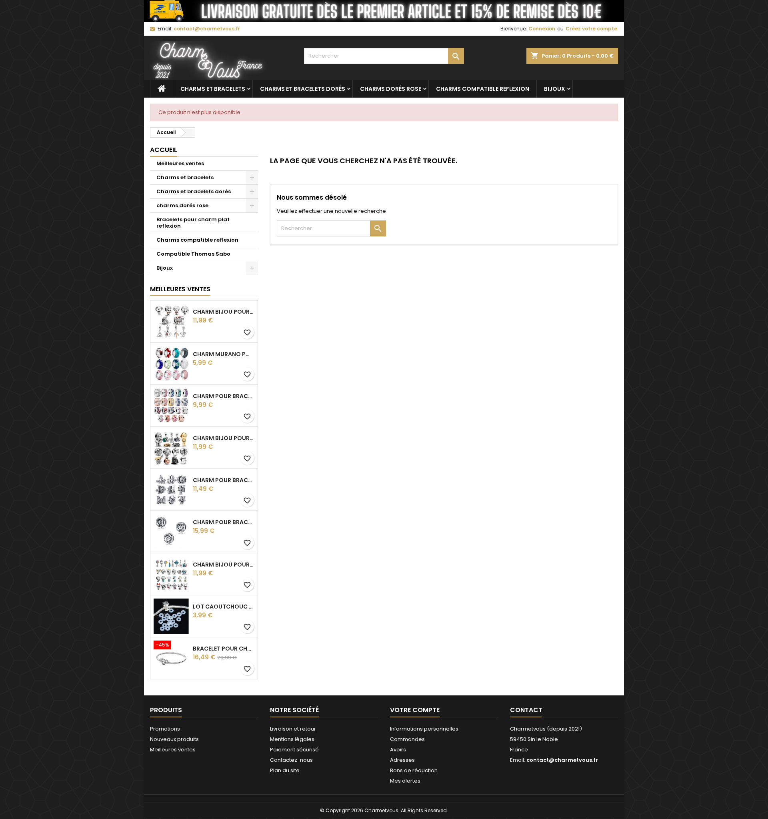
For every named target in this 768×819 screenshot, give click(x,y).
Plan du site (285, 770)
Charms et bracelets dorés (302, 89)
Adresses (402, 760)
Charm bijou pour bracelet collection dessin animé (223, 564)
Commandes (407, 739)
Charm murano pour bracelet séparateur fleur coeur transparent (223, 354)
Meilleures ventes (180, 163)
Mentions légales (292, 739)
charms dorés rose (390, 89)
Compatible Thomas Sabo (193, 254)
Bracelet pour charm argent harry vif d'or (223, 648)
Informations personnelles (424, 729)
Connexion (541, 28)
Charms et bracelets (212, 89)
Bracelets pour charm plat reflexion (193, 223)
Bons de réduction (414, 770)
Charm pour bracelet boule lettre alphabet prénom (223, 522)
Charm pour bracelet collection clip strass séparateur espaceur (223, 396)
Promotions (165, 729)
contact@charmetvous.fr (207, 28)
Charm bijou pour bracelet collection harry (223, 311)
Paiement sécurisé (294, 749)
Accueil (163, 149)
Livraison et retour (293, 729)
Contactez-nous (291, 760)
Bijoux (554, 89)
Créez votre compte (591, 28)
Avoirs (398, 749)
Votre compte (415, 710)
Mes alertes (405, 781)
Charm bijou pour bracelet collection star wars (223, 438)
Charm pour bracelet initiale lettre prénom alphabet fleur (223, 480)
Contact (526, 710)
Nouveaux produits (174, 739)
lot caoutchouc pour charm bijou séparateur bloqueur (223, 606)
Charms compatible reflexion (482, 89)
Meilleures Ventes (180, 289)
